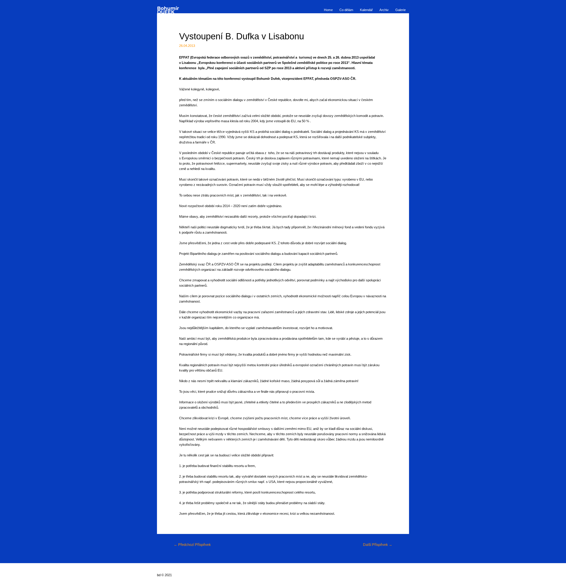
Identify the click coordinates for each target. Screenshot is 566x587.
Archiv (384, 10)
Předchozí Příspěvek (192, 545)
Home (328, 10)
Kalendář (366, 10)
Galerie (400, 10)
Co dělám (346, 10)
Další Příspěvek (377, 545)
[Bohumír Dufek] (168, 9)
